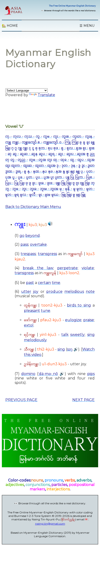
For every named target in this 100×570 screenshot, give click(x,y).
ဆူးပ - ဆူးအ (76, 154)
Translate (46, 95)
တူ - (13, 160)
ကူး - (56, 136)
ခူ (84, 142)
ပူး (52, 177)
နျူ (78, 171)
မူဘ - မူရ (12, 195)
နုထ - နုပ (40, 171)
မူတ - (90, 189)
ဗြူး (87, 183)
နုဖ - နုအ (55, 171)
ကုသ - (29, 136)
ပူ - (14, 177)
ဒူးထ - (9, 171)
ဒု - (59, 165)
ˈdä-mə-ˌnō (48, 374)
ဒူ (79, 165)
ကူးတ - (78, 136)
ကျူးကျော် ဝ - (53, 142)
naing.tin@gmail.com (50, 523)
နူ (64, 171)
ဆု (10, 154)
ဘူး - (25, 189)
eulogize (73, 320)
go (22, 235)
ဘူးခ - (34, 189)
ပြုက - (80, 177)
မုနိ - (68, 189)
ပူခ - (21, 177)
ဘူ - (8, 189)
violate (88, 268)
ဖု (27, 183)
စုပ (50, 148)
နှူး (72, 171)
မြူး (69, 195)
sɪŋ (70, 349)
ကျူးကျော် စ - (32, 142)
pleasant (32, 310)
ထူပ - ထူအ (86, 160)
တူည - (23, 160)
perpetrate (67, 268)
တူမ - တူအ (37, 160)
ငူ (33, 148)
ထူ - (73, 160)
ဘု (93, 183)
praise (88, 320)
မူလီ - (33, 195)
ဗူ (74, 183)
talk (65, 334)
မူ (74, 189)
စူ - (63, 148)
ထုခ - (64, 160)
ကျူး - (16, 142)
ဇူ (88, 154)
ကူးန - (90, 136)
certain (44, 282)
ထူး (7, 165)
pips (91, 374)
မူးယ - (56, 195)
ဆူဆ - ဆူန (29, 154)
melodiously (35, 340)
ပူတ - (30, 177)
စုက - (43, 148)
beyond (32, 235)
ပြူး (22, 183)
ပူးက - (59, 177)
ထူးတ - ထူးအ (45, 165)
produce (54, 291)
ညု (92, 154)
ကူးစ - (66, 136)
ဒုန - (74, 165)
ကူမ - (47, 136)
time (56, 282)
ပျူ (68, 177)
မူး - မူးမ (44, 195)
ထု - (56, 160)
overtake (38, 244)
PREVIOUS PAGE (21, 400)
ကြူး (75, 142)
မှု (74, 195)
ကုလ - (18, 136)
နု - (29, 171)
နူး (67, 171)
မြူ (64, 195)
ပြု (72, 177)
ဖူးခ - (42, 183)
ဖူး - (34, 183)
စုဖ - (56, 148)
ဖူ (30, 183)
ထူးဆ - (28, 165)
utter (26, 291)
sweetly (77, 334)
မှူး (78, 195)
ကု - (8, 136)
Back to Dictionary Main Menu (33, 207)
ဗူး (77, 183)
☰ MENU (87, 26)
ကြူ (68, 142)
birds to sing (79, 305)
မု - (62, 189)
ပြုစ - (90, 177)
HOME (10, 26)
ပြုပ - (9, 183)
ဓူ (25, 171)
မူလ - (24, 195)
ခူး (88, 142)
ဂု (12, 148)
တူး (49, 160)
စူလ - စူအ (74, 148)
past (30, 282)
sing (91, 334)
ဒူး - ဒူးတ (88, 165)
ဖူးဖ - (51, 183)
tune (45, 310)
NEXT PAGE (83, 400)
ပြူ (16, 183)
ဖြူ (63, 183)
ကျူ (8, 142)
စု (36, 148)
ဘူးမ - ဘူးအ (49, 189)
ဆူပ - (43, 154)
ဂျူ (20, 148)
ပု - (83, 171)
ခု (81, 142)
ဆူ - (16, 154)
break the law (38, 268)
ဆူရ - (52, 154)
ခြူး (7, 148)
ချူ (93, 142)
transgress (47, 254)
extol (28, 325)
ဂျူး (25, 148)
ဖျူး (58, 183)
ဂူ (16, 148)
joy (35, 291)
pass (24, 244)
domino (28, 374)
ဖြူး (69, 183)
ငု (30, 148)
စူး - (85, 148)
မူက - (81, 189)
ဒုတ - (66, 165)
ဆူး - (61, 154)
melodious (74, 291)
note (90, 291)
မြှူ (83, 195)
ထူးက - (16, 165)
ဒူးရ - (19, 171)
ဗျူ (82, 183)
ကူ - (39, 136)
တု (7, 160)
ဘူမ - (16, 189)
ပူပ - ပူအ (42, 177)
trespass (28, 254)
